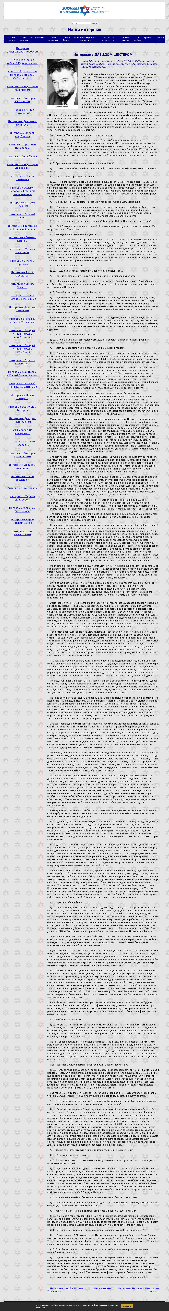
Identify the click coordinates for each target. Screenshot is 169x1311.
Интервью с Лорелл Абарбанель (22, 134)
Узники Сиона (66, 38)
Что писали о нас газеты (108, 38)
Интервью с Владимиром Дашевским (22, 166)
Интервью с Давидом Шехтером (22, 308)
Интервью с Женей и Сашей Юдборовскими (22, 61)
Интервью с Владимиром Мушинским (22, 88)
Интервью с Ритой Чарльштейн (22, 274)
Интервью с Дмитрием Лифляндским (22, 123)
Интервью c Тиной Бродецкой (22, 478)
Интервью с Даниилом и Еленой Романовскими (22, 373)
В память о (159, 38)
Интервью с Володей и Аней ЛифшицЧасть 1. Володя (22, 334)
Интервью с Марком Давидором (22, 498)
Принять (127, 1306)
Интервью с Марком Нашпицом (22, 250)
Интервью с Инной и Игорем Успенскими (22, 297)
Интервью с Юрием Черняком (22, 262)
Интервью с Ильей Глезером (22, 396)
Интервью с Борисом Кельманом (22, 362)
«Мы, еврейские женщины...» (22, 431)
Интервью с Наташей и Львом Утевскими (22, 320)
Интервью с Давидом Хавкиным (22, 466)
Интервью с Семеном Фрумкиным (22, 509)
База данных (24, 38)
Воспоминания (38, 37)
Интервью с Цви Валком (22, 488)
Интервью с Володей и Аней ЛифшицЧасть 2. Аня (22, 349)
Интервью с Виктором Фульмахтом (22, 99)
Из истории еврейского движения (85, 38)
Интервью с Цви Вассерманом (22, 532)
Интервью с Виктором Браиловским (22, 454)
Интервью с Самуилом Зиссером (22, 408)
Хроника (148, 37)
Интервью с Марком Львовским (22, 443)
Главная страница (11, 38)
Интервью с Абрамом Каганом (22, 239)
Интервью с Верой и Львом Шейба (22, 521)
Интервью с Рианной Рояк (22, 216)
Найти (94, 23)
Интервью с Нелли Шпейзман (22, 177)
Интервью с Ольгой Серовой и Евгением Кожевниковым (22, 191)
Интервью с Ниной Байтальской (22, 111)
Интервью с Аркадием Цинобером (22, 146)
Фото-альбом (137, 38)
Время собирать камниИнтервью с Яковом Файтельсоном (22, 75)
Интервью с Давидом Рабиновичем (22, 420)
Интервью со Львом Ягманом (22, 204)
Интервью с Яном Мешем (22, 156)
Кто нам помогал (125, 38)
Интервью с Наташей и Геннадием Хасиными (22, 385)
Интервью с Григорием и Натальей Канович (22, 227)
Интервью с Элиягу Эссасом (22, 285)
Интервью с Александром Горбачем (22, 50)
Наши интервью (53, 38)
